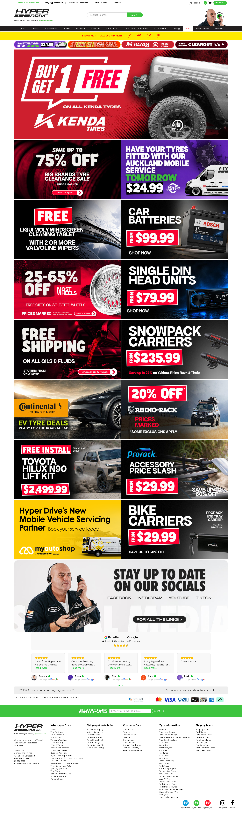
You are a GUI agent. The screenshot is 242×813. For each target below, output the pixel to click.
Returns (126, 732)
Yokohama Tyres (203, 740)
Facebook (232, 808)
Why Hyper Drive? (54, 3)
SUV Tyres (163, 742)
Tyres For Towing (166, 761)
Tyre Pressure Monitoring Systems (174, 737)
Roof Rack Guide (58, 776)
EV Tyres (163, 750)
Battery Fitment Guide (61, 774)
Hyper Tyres (207, 808)
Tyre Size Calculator (168, 740)
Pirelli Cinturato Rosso (205, 748)
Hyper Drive (196, 808)
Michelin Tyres (202, 742)
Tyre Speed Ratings (168, 734)
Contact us (128, 729)
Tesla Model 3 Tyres (168, 787)
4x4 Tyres (163, 753)
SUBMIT (158, 711)
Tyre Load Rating (167, 732)
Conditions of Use (131, 742)
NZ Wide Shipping (95, 729)
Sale (188, 28)
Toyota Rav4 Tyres (167, 781)
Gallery (162, 729)
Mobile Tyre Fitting (95, 748)
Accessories (51, 28)
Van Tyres (163, 794)
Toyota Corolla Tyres (168, 776)
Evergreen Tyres (203, 750)
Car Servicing (57, 742)
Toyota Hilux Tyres (167, 771)
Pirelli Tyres (201, 732)
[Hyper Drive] (48, 15)
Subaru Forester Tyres (169, 792)
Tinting (176, 28)
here (220, 690)
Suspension (160, 28)
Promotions (56, 737)
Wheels (35, 28)
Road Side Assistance (133, 750)
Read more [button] (41, 668)
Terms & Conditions (131, 745)
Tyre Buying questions (169, 797)
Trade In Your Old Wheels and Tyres (66, 758)
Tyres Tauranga (93, 742)
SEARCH (135, 15)
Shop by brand (202, 729)
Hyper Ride (185, 808)
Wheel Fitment (57, 745)
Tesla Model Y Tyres (168, 784)
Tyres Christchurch (95, 740)
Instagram (222, 808)
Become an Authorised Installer (65, 763)
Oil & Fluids (112, 28)
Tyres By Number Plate (61, 766)
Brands (219, 28)
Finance (117, 3)
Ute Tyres (163, 758)
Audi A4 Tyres (165, 779)
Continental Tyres (203, 734)
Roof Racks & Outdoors (136, 28)
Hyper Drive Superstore (61, 755)
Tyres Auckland (94, 734)
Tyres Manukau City (95, 745)
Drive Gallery (100, 3)
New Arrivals (202, 28)
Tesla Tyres (164, 766)
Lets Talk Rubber (58, 761)
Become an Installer (28, 3)
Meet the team (57, 734)
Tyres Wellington (94, 737)
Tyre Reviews (56, 732)
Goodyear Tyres (203, 745)
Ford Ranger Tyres (167, 768)
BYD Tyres (164, 763)
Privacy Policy (129, 734)
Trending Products (59, 740)
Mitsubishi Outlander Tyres (171, 789)
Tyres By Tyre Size (59, 768)
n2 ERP (76, 697)
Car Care (95, 28)
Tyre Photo (56, 771)
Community (128, 740)
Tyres (22, 28)
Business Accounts (79, 3)
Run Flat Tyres (165, 748)
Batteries (80, 28)
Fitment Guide (57, 779)
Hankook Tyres (202, 737)
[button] (195, 3)
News (53, 729)
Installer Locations (95, 732)
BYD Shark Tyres (166, 774)
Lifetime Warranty (131, 748)
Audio (66, 28)
